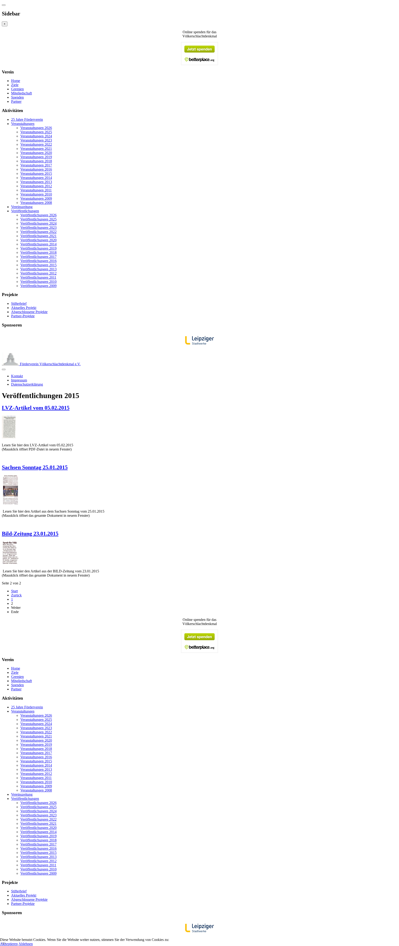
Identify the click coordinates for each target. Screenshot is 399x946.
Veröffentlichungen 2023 (38, 228)
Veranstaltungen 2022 (36, 144)
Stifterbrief (19, 303)
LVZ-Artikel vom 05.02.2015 (36, 408)
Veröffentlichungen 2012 (38, 273)
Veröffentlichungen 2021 (38, 236)
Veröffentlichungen (25, 211)
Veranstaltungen (22, 124)
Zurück (16, 595)
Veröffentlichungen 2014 (38, 244)
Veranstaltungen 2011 (36, 190)
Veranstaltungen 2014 (36, 178)
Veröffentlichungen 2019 (38, 248)
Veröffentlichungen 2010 (38, 282)
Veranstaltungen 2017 (36, 165)
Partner (16, 101)
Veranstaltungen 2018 (36, 161)
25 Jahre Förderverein (27, 119)
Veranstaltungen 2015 (36, 173)
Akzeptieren (9, 944)
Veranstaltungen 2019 (36, 157)
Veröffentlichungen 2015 (38, 265)
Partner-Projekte (23, 316)
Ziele (14, 85)
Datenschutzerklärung (27, 384)
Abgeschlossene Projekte (29, 312)
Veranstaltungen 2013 (36, 182)
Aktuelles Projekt (23, 308)
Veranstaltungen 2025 (36, 132)
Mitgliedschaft (21, 93)
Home (15, 81)
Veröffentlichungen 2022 (38, 232)
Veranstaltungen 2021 (36, 149)
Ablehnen (25, 944)
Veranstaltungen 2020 (36, 153)
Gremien (17, 89)
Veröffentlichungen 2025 (38, 219)
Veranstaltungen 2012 (36, 186)
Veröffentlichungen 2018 (38, 252)
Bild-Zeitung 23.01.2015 (30, 534)
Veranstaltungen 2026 (36, 128)
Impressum (19, 380)
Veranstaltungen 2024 (36, 136)
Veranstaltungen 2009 (36, 198)
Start (14, 591)
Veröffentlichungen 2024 (38, 223)
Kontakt (17, 376)
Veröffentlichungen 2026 (38, 215)
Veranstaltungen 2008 (36, 203)
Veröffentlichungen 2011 (38, 277)
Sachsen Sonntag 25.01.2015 (35, 467)
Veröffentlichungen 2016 (38, 261)
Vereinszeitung (22, 207)
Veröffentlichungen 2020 (38, 240)
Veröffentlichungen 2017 (38, 257)
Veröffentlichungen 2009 (38, 286)
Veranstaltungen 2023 (36, 140)
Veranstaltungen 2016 (36, 169)
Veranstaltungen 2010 (36, 194)
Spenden (17, 97)
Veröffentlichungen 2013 (38, 269)
